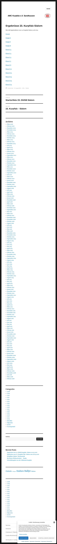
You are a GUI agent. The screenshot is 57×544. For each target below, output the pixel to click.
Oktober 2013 (10, 273)
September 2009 (11, 359)
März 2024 (10, 139)
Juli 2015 (9, 242)
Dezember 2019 (11, 182)
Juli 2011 (9, 320)
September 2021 (11, 165)
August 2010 (10, 340)
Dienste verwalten (23, 534)
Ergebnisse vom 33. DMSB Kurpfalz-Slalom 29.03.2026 (22, 452)
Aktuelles (9, 420)
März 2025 (10, 132)
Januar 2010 (10, 353)
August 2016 (10, 223)
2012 (8, 399)
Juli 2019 (9, 190)
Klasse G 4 (8, 53)
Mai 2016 (9, 229)
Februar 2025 (10, 134)
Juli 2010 (9, 341)
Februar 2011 (10, 330)
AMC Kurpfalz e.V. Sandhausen (12, 539)
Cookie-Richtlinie (25, 541)
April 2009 (10, 367)
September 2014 (11, 258)
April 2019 (10, 192)
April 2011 (9, 326)
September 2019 (11, 186)
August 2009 (10, 361)
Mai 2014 (9, 266)
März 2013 (10, 285)
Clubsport (14, 471)
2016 (8, 407)
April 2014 (10, 268)
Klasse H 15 (9, 84)
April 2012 (10, 305)
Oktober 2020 (11, 170)
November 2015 (11, 235)
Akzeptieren (23, 538)
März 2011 (10, 328)
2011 (8, 397)
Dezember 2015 (11, 233)
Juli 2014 (9, 262)
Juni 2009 (9, 363)
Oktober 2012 (10, 293)
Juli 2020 (9, 174)
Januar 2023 (10, 153)
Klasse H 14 (9, 80)
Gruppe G (8, 38)
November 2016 (11, 219)
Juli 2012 (9, 299)
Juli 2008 (9, 375)
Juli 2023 (9, 145)
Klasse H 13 (9, 76)
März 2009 (10, 369)
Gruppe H (8, 45)
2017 (8, 409)
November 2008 (11, 373)
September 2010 (11, 338)
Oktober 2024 (11, 137)
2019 (8, 413)
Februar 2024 (10, 141)
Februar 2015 (10, 252)
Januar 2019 (10, 198)
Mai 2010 (9, 345)
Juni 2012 (9, 301)
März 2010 (10, 349)
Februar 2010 (10, 351)
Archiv (9, 424)
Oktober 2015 (10, 237)
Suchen (8, 436)
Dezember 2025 (11, 128)
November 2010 (11, 334)
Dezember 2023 (11, 143)
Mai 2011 (9, 324)
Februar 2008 (10, 378)
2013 (8, 401)
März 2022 (10, 157)
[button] (54, 522)
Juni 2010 (9, 343)
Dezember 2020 (11, 169)
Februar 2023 (10, 151)
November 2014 (11, 254)
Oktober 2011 (10, 314)
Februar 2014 (10, 272)
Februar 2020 (10, 178)
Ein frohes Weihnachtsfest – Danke (17, 458)
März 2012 (10, 306)
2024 (8, 419)
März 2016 (10, 231)
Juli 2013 (9, 279)
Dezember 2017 (11, 207)
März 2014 (10, 270)
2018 (8, 411)
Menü (48, 8)
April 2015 (10, 248)
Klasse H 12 (9, 73)
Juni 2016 (9, 227)
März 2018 (10, 204)
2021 (8, 417)
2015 (8, 405)
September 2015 (11, 238)
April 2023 (10, 147)
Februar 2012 (10, 308)
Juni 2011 (9, 322)
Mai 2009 (9, 365)
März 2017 (10, 213)
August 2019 (10, 188)
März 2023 (10, 149)
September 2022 (11, 155)
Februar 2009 (10, 371)
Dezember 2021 (11, 161)
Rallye (27, 471)
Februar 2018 (10, 205)
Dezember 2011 (11, 310)
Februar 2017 (10, 215)
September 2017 (11, 209)
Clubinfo (9, 471)
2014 (23, 88)
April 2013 (9, 283)
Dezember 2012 (11, 291)
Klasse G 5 (8, 49)
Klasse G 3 (8, 57)
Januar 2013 (10, 289)
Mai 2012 (9, 303)
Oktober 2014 (10, 256)
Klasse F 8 (8, 65)
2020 (8, 415)
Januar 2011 (10, 332)
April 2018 (10, 202)
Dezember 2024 (11, 136)
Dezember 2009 (11, 355)
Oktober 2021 (10, 163)
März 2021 (10, 167)
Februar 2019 (10, 196)
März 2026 (10, 124)
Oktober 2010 (10, 336)
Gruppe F (8, 41)
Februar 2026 (10, 126)
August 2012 (10, 297)
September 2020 (11, 172)
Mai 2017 (9, 211)
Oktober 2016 (10, 221)
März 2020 (10, 176)
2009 (8, 393)
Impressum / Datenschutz (35, 541)
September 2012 (11, 295)
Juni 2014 (9, 264)
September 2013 (11, 275)
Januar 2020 (10, 180)
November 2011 (11, 312)
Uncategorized (11, 426)
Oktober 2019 (10, 184)
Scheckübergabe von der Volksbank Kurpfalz (19, 460)
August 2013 (10, 277)
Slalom (27, 88)
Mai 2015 (9, 246)
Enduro (20, 471)
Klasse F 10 (9, 69)
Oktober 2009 (11, 357)
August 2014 (10, 260)
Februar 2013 (10, 287)
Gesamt (8, 34)
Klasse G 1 (8, 61)
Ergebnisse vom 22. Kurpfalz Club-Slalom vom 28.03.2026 (23, 454)
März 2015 (10, 250)
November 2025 (11, 130)
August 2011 (10, 318)
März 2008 (10, 376)
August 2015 (10, 240)
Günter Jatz (10, 88)
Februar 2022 (10, 159)
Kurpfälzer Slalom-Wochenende (16, 456)
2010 (8, 395)
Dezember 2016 (11, 217)
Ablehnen (33, 538)
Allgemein (10, 422)
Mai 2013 (9, 281)
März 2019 (10, 194)
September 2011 (11, 316)
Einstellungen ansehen (46, 538)
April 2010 (10, 347)
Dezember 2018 (11, 200)
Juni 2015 (9, 244)
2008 (8, 391)
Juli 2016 (9, 225)
